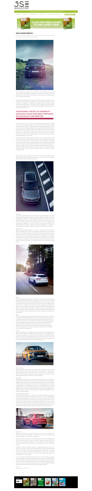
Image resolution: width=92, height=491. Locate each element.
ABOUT (25, 14)
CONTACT (42, 14)
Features (33, 14)
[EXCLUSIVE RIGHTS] (35, 89)
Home (18, 14)
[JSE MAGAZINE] (21, 8)
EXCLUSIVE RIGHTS (24, 33)
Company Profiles (54, 14)
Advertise (17, 478)
